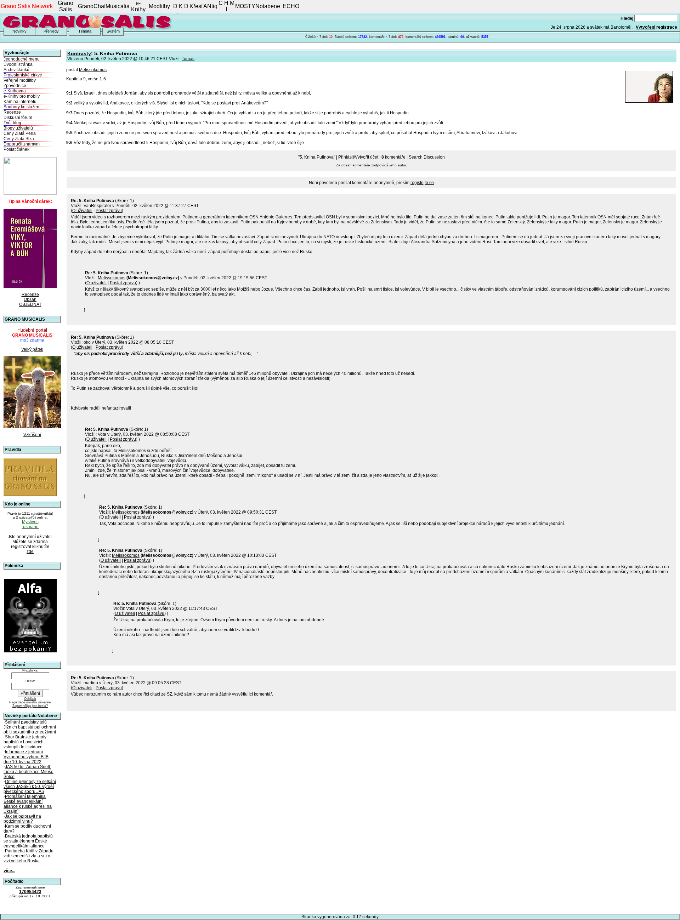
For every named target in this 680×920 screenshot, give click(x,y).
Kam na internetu (20, 101)
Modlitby (159, 6)
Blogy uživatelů (18, 128)
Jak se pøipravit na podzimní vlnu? (22, 819)
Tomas (188, 58)
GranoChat (92, 6)
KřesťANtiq (203, 6)
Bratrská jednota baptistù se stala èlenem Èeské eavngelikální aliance (28, 841)
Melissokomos (93, 69)
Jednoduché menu (22, 59)
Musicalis (117, 6)
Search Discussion (427, 157)
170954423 (30, 891)
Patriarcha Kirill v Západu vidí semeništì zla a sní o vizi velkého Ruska (28, 855)
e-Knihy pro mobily (22, 96)
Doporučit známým (22, 144)
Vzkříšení (32, 434)
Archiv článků (16, 69)
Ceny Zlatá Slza (19, 138)
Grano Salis (65, 6)
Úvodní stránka (18, 64)
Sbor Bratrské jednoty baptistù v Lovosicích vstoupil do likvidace (25, 742)
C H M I (226, 6)
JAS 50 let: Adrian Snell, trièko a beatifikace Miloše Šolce (28, 771)
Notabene (267, 6)
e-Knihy (138, 6)
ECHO (291, 6)
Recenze (12, 112)
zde (30, 551)
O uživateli (82, 210)
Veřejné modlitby (20, 80)
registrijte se (422, 182)
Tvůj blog (12, 122)
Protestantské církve (23, 75)
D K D (180, 6)
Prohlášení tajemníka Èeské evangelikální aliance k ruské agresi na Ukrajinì (28, 804)
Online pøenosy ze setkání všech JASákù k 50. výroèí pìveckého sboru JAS (30, 786)
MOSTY (245, 6)
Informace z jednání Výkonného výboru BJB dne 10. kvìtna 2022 (26, 756)
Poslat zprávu (109, 210)
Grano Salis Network (27, 6)
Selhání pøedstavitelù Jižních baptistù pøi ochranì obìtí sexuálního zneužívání (30, 727)
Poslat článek (16, 149)
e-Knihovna (15, 90)
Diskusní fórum (18, 117)
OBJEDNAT (30, 304)
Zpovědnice (15, 85)
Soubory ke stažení (22, 106)
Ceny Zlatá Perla (20, 133)
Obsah (30, 299)
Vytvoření (645, 27)
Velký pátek (32, 349)
